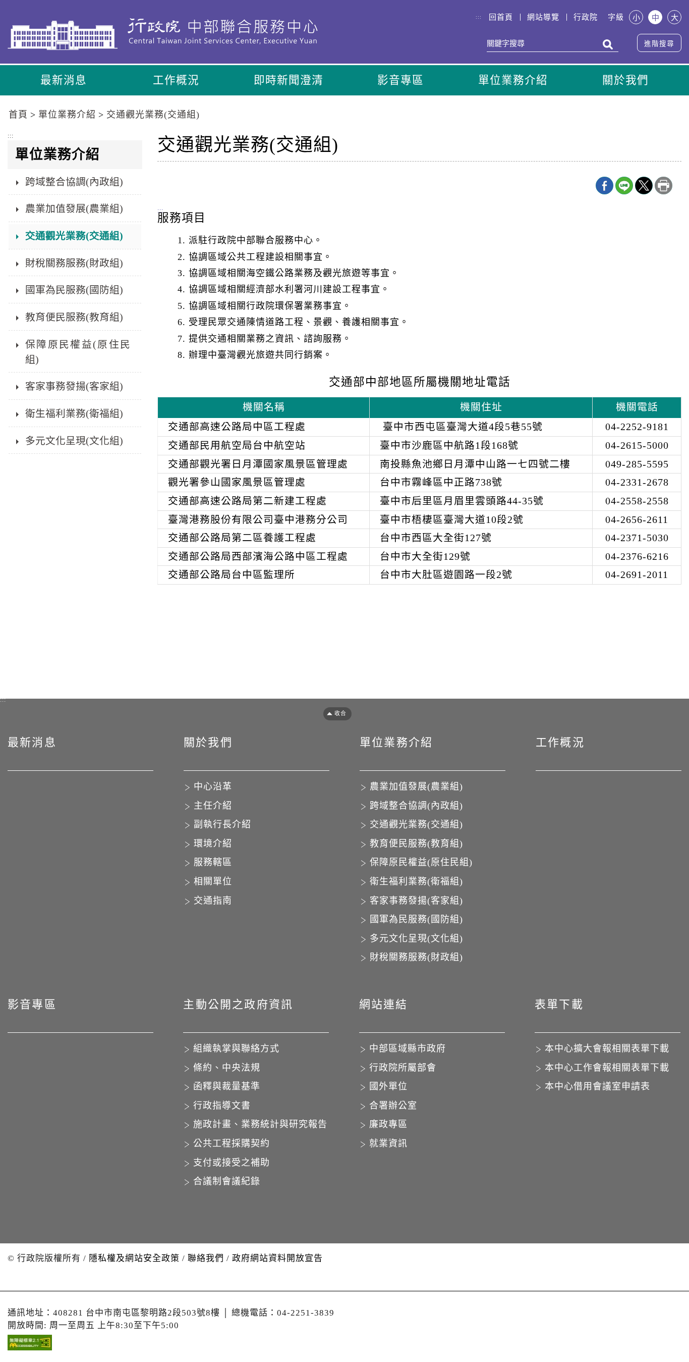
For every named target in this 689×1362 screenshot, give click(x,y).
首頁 (18, 115)
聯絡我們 (206, 1258)
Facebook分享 (604, 185)
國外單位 (388, 1086)
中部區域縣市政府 (407, 1048)
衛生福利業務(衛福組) (74, 413)
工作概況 (176, 80)
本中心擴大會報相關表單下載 (607, 1048)
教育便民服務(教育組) (74, 317)
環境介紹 (213, 844)
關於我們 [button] (625, 80)
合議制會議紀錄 (226, 1181)
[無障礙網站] (30, 1345)
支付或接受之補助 (231, 1163)
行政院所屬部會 (402, 1068)
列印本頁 (663, 185)
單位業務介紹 (67, 115)
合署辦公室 (393, 1106)
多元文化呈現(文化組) (74, 440)
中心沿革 (213, 786)
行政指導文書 (222, 1106)
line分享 (624, 185)
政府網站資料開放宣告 (277, 1258)
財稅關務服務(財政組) (74, 263)
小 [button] (636, 18)
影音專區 (400, 80)
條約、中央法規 (226, 1068)
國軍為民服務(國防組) (74, 289)
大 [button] (674, 18)
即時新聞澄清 (288, 80)
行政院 (585, 17)
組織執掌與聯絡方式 (236, 1048)
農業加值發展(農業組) (74, 208)
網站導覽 (543, 17)
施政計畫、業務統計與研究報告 (260, 1124)
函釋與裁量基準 (226, 1086)
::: (479, 17)
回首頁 (501, 17)
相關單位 (213, 881)
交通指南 (213, 901)
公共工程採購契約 (231, 1143)
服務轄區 (213, 862)
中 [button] (655, 18)
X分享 (644, 185)
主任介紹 (213, 806)
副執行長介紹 (222, 824)
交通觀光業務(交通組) (153, 115)
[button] (334, 713)
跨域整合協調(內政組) (74, 181)
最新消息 (63, 80)
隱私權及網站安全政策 (134, 1258)
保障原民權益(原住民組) (77, 352)
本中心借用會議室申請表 (597, 1086)
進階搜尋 (659, 43)
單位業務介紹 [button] (513, 80)
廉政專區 (388, 1124)
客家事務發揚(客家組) (74, 386)
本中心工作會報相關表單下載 (607, 1068)
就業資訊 (388, 1143)
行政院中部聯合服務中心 (163, 34)
